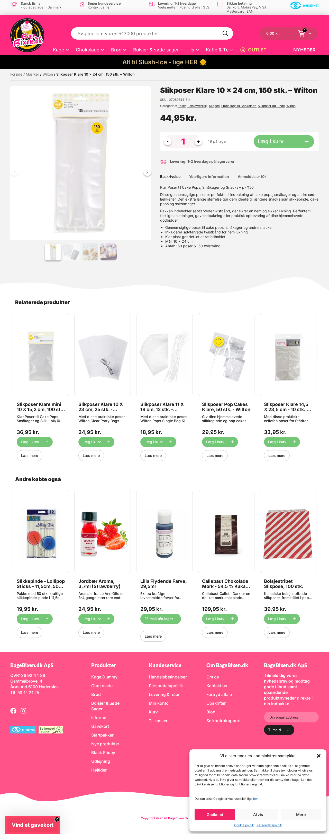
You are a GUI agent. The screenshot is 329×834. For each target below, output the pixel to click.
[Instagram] (23, 710)
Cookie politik (244, 825)
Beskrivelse (170, 176)
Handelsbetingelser (168, 676)
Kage (58, 49)
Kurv (153, 711)
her (255, 799)
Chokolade (87, 49)
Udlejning (100, 761)
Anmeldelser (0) (252, 176)
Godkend (215, 814)
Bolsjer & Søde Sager (105, 706)
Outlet (257, 49)
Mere (301, 814)
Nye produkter (105, 743)
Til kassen (159, 720)
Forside (16, 74)
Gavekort (100, 726)
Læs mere (29, 455)
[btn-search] (225, 33)
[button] (318, 755)
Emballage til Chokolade (238, 106)
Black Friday (103, 752)
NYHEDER (304, 49)
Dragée (214, 106)
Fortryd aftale (219, 694)
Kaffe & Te (217, 49)
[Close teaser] (56, 819)
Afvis (258, 814)
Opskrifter (216, 703)
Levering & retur (164, 694)
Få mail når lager (158, 619)
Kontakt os (216, 685)
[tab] (174, 176)
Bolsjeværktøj (197, 106)
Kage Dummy (104, 676)
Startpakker (102, 735)
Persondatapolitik (269, 825)
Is (192, 49)
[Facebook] (13, 710)
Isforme (98, 717)
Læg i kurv (271, 141)
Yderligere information (209, 176)
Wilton (47, 74)
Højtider (99, 770)
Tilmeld (274, 730)
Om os (212, 676)
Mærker (32, 74)
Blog (210, 711)
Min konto (159, 703)
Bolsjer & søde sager (156, 49)
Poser (182, 106)
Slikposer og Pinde (271, 106)
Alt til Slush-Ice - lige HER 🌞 (164, 62)
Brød (116, 49)
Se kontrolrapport (223, 720)
